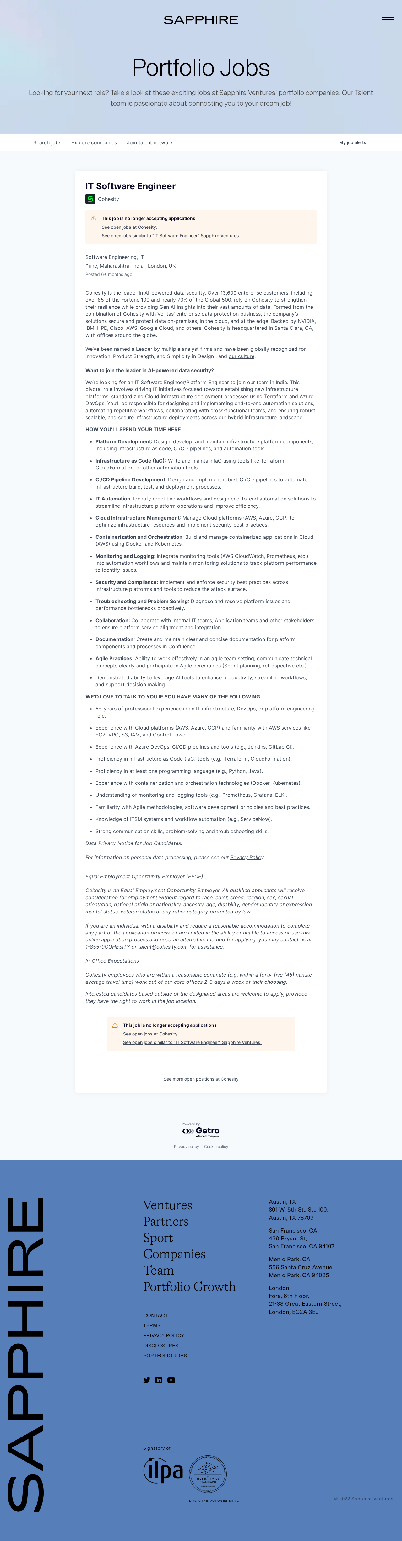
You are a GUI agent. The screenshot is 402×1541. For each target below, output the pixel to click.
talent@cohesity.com (163, 947)
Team (158, 1271)
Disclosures (160, 1346)
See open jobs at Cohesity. (129, 227)
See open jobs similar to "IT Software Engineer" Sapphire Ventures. (171, 235)
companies (94, 142)
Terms (151, 1326)
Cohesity (95, 293)
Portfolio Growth (189, 1287)
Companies (174, 1255)
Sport (158, 1238)
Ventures (168, 1206)
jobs (47, 142)
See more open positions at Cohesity (201, 1079)
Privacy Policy (246, 857)
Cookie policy (216, 1146)
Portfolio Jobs (165, 1356)
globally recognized (273, 349)
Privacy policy (186, 1146)
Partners (166, 1222)
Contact (155, 1316)
